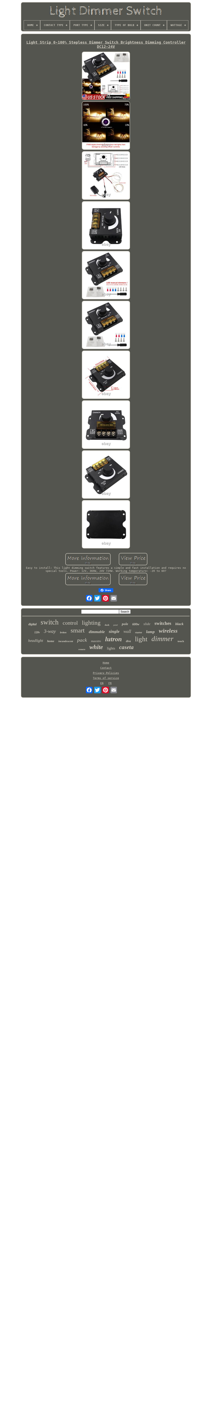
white (96, 647)
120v (37, 632)
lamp (150, 631)
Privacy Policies (106, 672)
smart (78, 630)
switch (50, 622)
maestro (96, 641)
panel (115, 625)
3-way (50, 631)
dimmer (162, 639)
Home (106, 662)
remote (81, 649)
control (70, 623)
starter (138, 632)
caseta (126, 647)
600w (135, 624)
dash (107, 625)
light (141, 639)
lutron (113, 639)
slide (146, 624)
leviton (63, 632)
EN (101, 683)
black (179, 624)
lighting (91, 622)
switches (163, 623)
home (50, 641)
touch (181, 641)
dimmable (97, 632)
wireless (168, 631)
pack (82, 640)
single (114, 631)
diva (128, 641)
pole (125, 624)
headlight (35, 640)
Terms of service (106, 678)
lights (111, 648)
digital (32, 624)
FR (110, 683)
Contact (106, 667)
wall (127, 631)
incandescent (65, 641)
